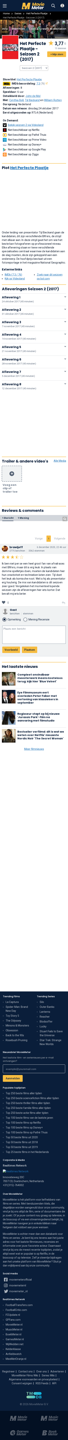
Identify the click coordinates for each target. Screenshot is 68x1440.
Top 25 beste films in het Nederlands (27, 1152)
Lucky (43, 1026)
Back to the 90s (15, 1035)
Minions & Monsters (17, 1025)
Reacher (45, 1016)
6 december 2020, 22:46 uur (51, 547)
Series (18, 13)
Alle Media (60, 460)
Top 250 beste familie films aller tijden (28, 1107)
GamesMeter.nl (15, 1339)
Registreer (8, 1371)
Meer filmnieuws (34, 748)
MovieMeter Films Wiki (25, 1375)
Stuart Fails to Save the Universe (51, 1033)
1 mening (23, 518)
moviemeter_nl (18, 1291)
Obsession (12, 1030)
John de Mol (33, 96)
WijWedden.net (14, 1344)
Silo (42, 1001)
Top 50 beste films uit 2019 (22, 1147)
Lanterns (45, 1011)
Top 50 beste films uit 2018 (22, 1142)
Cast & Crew (37, 29)
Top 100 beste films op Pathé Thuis (27, 1132)
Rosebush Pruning (16, 1040)
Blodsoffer (46, 1021)
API (54, 1383)
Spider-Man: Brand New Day (17, 1008)
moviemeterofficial (20, 1279)
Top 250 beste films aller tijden (24, 1093)
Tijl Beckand (32, 100)
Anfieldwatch (14, 1353)
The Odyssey (13, 1020)
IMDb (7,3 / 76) (13, 274)
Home (6, 13)
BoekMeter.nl (13, 1334)
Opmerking (14, 619)
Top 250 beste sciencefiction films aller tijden (32, 1098)
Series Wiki (48, 1375)
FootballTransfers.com (19, 1305)
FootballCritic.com (16, 1309)
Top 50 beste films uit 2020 (22, 1137)
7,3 (40, 83)
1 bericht (7, 518)
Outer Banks (47, 1006)
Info (5, 29)
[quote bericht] (63, 603)
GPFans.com (13, 1319)
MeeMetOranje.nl (16, 1358)
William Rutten (53, 100)
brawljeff (16, 547)
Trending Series (46, 996)
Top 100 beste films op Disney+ (24, 1127)
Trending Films (11, 996)
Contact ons (25, 1371)
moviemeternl (17, 1285)
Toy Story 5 (12, 1015)
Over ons (41, 1371)
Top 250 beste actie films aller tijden (27, 1112)
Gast (13, 610)
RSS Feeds (42, 1383)
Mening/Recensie (39, 619)
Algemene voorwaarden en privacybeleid (33, 1379)
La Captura (12, 1001)
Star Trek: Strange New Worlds (50, 1042)
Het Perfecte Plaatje (37, 13)
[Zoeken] (53, 6)
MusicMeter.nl (14, 1329)
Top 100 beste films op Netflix (23, 1122)
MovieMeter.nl (14, 1324)
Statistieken (58, 29)
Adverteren (57, 1371)
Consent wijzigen (22, 1383)
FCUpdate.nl (13, 1314)
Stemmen (18, 29)
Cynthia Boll (16, 100)
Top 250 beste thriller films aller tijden (28, 1103)
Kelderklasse (13, 1349)
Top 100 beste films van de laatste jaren (29, 1117)
